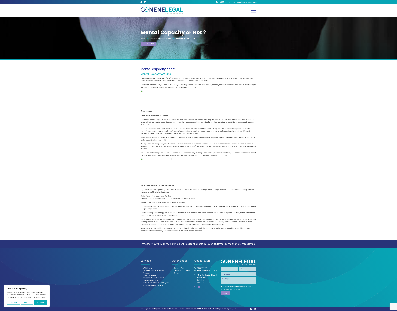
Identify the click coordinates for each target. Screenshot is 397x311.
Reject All (27, 302)
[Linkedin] (145, 2)
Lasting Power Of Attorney (160, 38)
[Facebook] (141, 2)
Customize (13, 302)
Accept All (40, 302)
